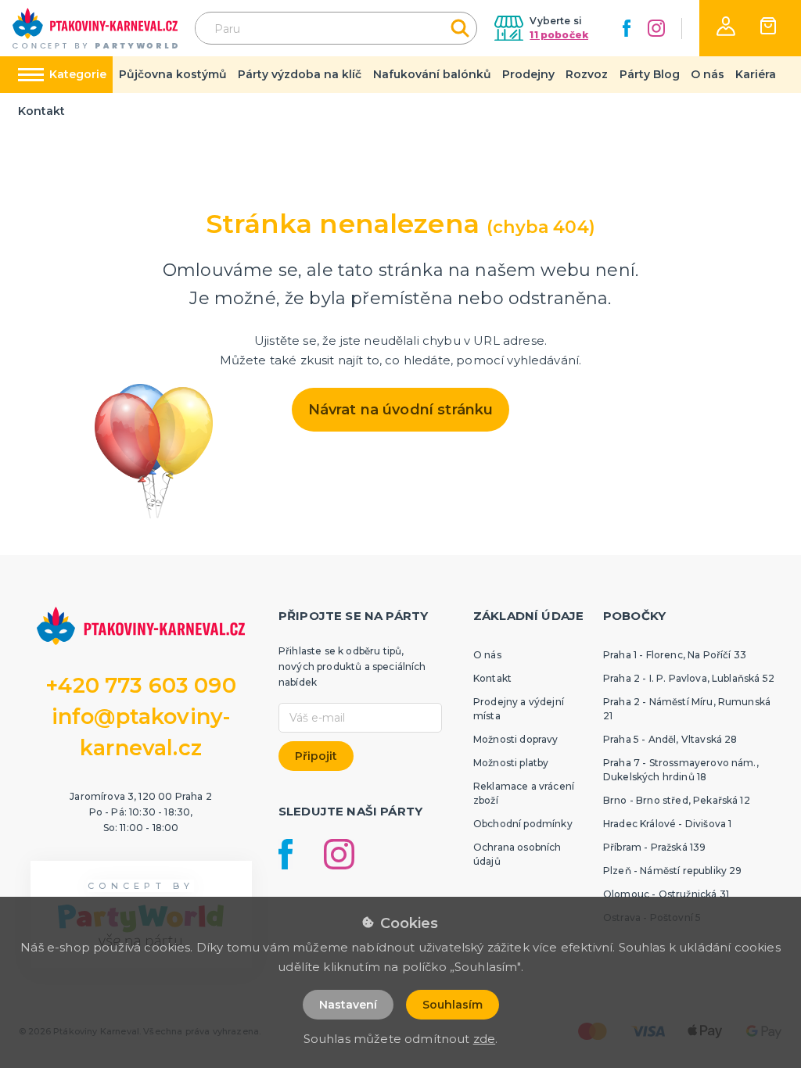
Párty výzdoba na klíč (299, 74)
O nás (707, 74)
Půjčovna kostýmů (173, 74)
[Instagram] (656, 28)
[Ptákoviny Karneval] (95, 28)
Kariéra (755, 74)
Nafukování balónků (432, 74)
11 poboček (559, 35)
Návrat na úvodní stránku (401, 409)
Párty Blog (650, 74)
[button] (726, 26)
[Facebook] (626, 28)
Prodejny (528, 74)
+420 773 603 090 (140, 685)
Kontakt (41, 111)
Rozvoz (587, 74)
